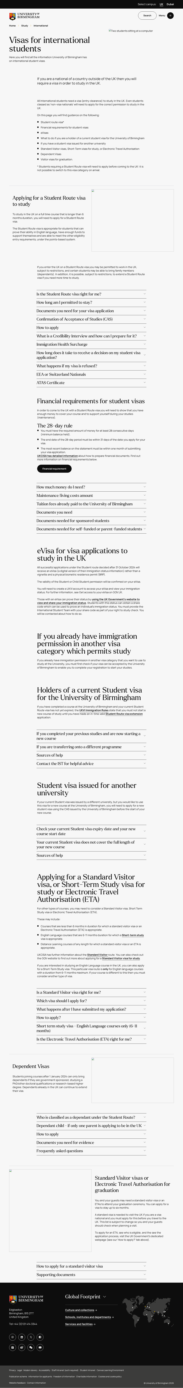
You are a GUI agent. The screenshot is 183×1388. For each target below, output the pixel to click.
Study (24, 25)
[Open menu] (170, 15)
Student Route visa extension (124, 713)
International (41, 25)
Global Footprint (83, 1297)
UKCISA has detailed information (57, 456)
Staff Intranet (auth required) (65, 1370)
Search (147, 15)
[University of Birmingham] (24, 15)
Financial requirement (54, 468)
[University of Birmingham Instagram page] (12, 1337)
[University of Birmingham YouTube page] (40, 1347)
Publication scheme (18, 1376)
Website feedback (17, 1382)
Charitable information (86, 1376)
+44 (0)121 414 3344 (25, 1324)
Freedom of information (64, 1376)
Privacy (12, 1370)
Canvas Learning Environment (110, 1370)
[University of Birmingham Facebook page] (40, 1337)
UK (161, 4)
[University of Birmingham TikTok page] (12, 1347)
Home (12, 25)
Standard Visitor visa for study (121, 958)
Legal (19, 1370)
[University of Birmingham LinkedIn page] (21, 1337)
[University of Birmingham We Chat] (30, 1347)
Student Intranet (87, 1370)
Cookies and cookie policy (110, 1376)
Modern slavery (30, 1370)
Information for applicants (40, 1376)
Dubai (170, 4)
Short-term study (133, 935)
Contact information (36, 1382)
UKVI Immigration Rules (94, 710)
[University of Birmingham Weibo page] (21, 1347)
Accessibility (44, 1370)
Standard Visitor (97, 954)
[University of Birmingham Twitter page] (30, 1337)
